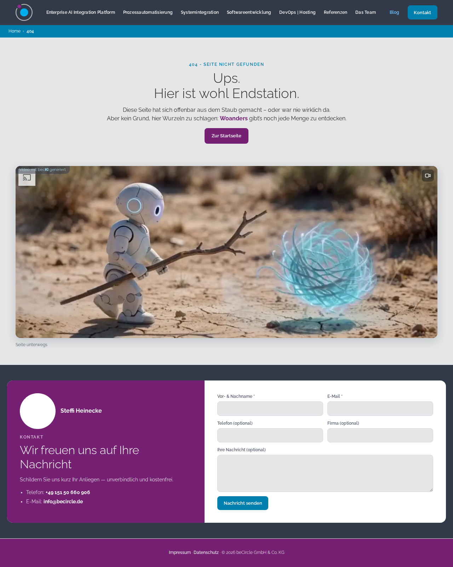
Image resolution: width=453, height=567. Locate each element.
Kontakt (422, 12)
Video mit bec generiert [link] (42, 169)
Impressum (180, 552)
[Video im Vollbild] (428, 176)
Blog (395, 12)
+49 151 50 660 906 (68, 492)
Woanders (234, 118)
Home (14, 31)
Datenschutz (206, 552)
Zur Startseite (226, 135)
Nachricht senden (243, 503)
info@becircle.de (63, 501)
